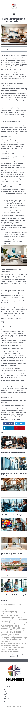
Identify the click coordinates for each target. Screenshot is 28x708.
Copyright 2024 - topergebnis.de (14, 706)
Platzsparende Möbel (13, 634)
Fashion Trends (16, 620)
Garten (5, 689)
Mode (5, 693)
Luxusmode (5, 628)
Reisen (6, 694)
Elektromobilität (5, 613)
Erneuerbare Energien (6, 620)
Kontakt (6, 700)
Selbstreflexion (4, 639)
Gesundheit (13, 622)
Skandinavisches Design (14, 639)
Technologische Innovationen (12, 645)
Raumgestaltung (8, 638)
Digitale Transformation (7, 609)
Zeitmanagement (16, 651)
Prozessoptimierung (7, 636)
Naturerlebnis (4, 634)
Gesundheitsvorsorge (22, 622)
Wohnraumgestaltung (9, 649)
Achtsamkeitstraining (6, 606)
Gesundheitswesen (5, 624)
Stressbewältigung (10, 643)
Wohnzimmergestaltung (6, 651)
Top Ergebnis (7, 686)
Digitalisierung (18, 609)
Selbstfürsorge (21, 638)
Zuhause (5, 655)
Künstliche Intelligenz (10, 626)
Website (6, 701)
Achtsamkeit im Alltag (15, 604)
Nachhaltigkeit (13, 632)
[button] (14, 14)
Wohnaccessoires (18, 647)
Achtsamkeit (5, 604)
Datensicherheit (5, 608)
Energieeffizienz (9, 615)
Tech (5, 696)
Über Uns (6, 698)
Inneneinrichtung (21, 624)
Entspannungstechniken (12, 618)
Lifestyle (6, 691)
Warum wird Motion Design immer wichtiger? (13, 595)
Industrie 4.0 (13, 624)
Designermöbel (13, 608)
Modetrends (14, 628)
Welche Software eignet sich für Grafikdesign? (14, 534)
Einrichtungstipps (22, 612)
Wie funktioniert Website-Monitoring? (11, 515)
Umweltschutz (6, 647)
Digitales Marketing (21, 608)
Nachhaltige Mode (11, 630)
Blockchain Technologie (18, 606)
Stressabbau (5, 641)
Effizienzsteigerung (9, 612)
